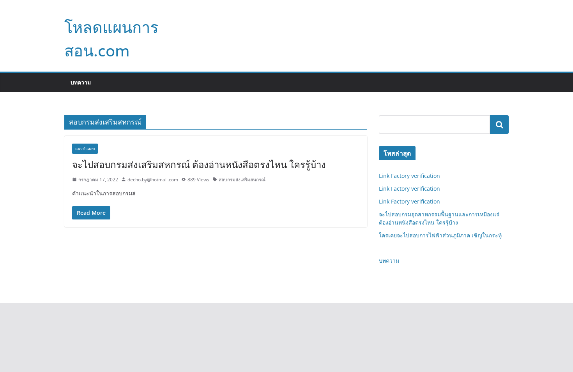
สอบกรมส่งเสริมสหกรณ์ (242, 179)
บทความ (81, 82)
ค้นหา (499, 124)
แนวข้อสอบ (85, 148)
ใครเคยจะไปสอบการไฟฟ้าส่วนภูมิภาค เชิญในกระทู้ (440, 235)
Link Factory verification (409, 175)
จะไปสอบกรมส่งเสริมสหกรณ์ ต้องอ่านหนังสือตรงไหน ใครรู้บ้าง (199, 164)
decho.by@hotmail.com (152, 179)
